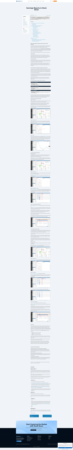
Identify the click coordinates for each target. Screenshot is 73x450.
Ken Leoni (35, 15)
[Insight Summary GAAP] (40, 257)
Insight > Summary (35, 27)
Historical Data (34, 207)
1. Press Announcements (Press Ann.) (36, 26)
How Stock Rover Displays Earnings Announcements (36, 25)
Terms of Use (34, 446)
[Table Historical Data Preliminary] (40, 227)
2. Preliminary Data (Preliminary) (35, 29)
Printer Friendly (49, 15)
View (36, 205)
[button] (50, 1)
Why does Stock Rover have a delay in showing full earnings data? (39, 39)
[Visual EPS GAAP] (40, 271)
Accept (65, 447)
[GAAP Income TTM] (40, 300)
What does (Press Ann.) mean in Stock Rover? (36, 40)
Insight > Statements (35, 36)
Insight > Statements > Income (36, 32)
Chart (45, 136)
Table (38, 205)
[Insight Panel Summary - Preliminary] (40, 170)
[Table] (40, 322)
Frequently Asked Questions (34, 38)
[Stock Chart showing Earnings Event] (40, 151)
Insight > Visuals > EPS (35, 31)
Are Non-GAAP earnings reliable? (35, 41)
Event (47, 136)
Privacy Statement (38, 446)
